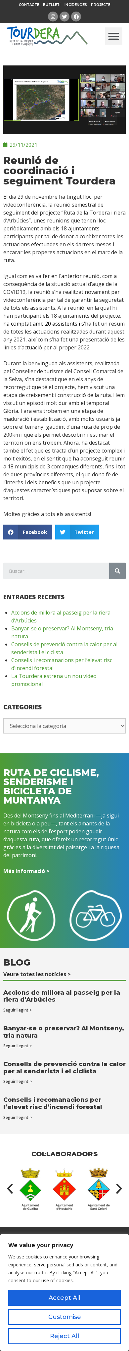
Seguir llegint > (17, 1010)
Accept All (64, 1297)
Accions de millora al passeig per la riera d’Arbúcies (61, 996)
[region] (64, 1292)
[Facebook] (76, 16)
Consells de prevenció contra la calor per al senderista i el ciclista (64, 1067)
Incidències (75, 5)
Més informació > (26, 871)
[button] (114, 36)
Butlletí (52, 5)
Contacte (29, 5)
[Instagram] (53, 16)
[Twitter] (64, 16)
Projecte (100, 5)
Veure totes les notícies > (37, 974)
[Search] (117, 571)
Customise (64, 1317)
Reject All (64, 1336)
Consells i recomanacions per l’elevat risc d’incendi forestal (52, 1103)
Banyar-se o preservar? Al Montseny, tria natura (63, 1032)
